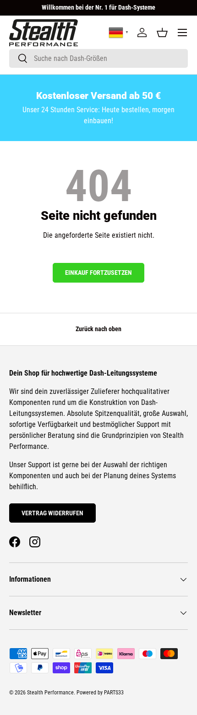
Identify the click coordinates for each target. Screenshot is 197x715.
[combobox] (98, 58)
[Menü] (182, 32)
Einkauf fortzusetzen (98, 272)
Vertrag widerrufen (52, 513)
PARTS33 (114, 692)
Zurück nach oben (98, 329)
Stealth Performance (50, 692)
